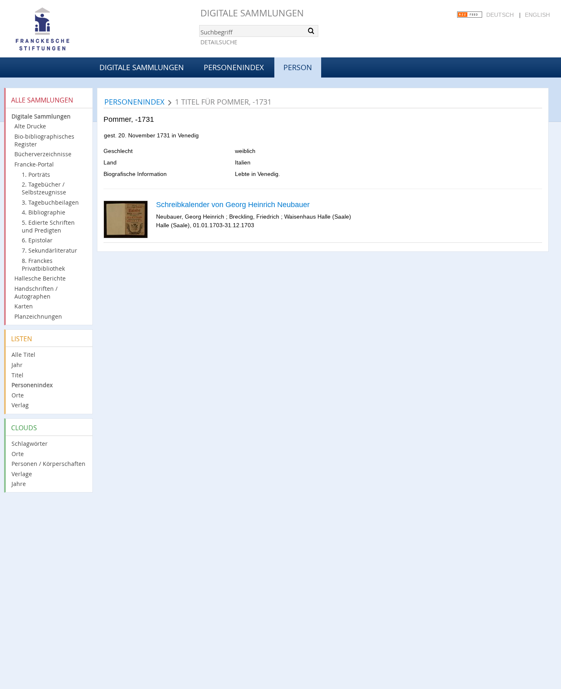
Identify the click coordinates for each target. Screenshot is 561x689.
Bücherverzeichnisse (42, 154)
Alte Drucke (30, 126)
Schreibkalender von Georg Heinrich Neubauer (233, 205)
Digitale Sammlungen (252, 13)
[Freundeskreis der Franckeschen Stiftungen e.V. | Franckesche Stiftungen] (65, 29)
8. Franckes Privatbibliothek (43, 264)
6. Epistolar (37, 240)
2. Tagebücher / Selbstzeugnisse (44, 188)
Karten (23, 306)
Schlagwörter (29, 443)
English (537, 14)
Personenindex (234, 67)
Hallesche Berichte (40, 278)
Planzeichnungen (38, 316)
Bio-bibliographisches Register (44, 140)
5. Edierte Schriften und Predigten (48, 226)
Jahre (18, 484)
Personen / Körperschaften (48, 464)
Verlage (21, 474)
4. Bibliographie (43, 212)
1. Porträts (36, 174)
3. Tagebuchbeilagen (50, 202)
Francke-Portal (34, 164)
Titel (17, 375)
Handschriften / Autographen (35, 292)
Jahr (17, 365)
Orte (17, 395)
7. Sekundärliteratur (49, 250)
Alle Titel (23, 354)
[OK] (311, 30)
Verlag (20, 405)
